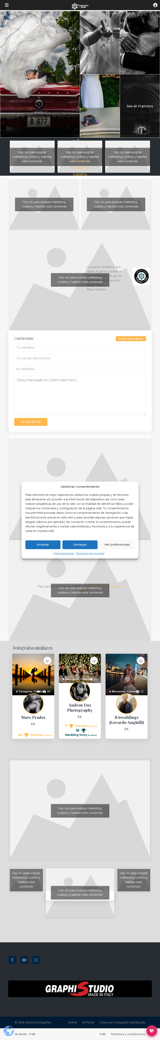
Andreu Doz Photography (74, 685)
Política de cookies (64, 553)
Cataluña (117, 586)
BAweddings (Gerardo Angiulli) (124, 697)
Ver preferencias (117, 545)
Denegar (80, 545)
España (80, 174)
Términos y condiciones (127, 1034)
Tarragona (79, 167)
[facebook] (12, 960)
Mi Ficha (88, 1022)
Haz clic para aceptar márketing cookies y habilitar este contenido (32, 156)
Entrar (72, 1022)
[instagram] (36, 960)
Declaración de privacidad (90, 553)
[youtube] (24, 960)
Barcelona (72, 679)
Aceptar (43, 545)
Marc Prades (20, 697)
